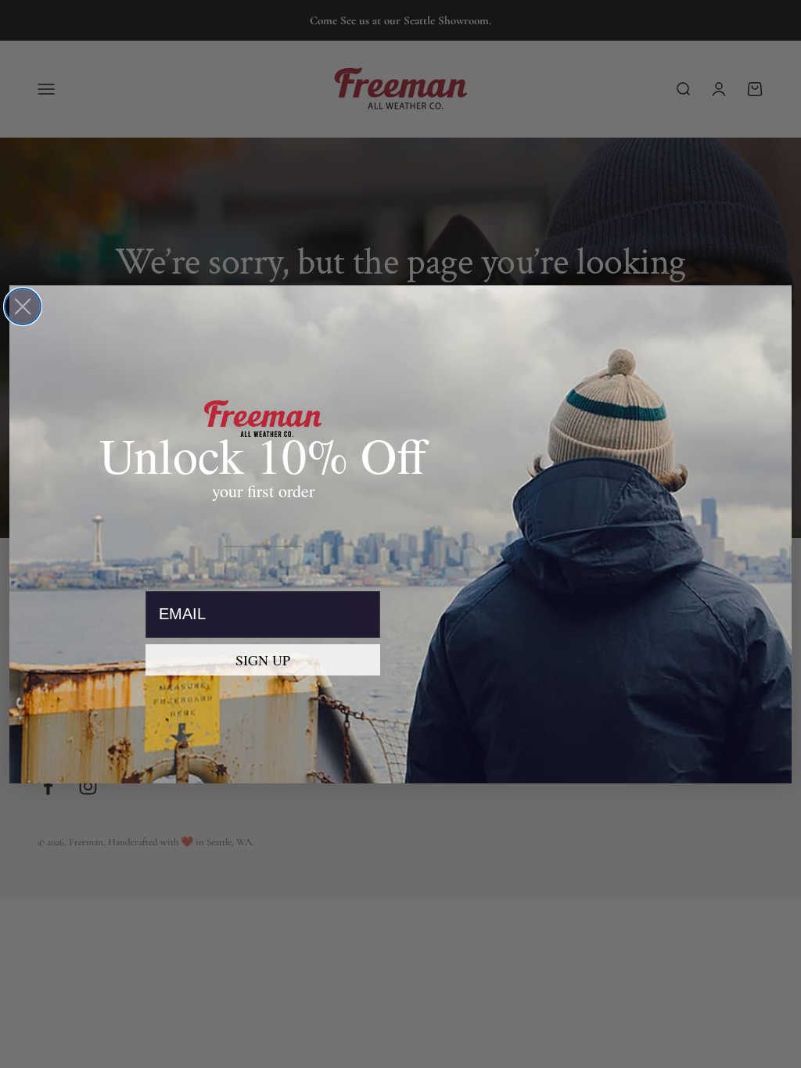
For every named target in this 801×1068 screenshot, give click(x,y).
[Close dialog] (23, 306)
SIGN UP (262, 659)
